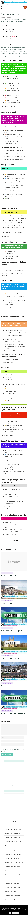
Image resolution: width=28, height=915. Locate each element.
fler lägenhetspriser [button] (8, 435)
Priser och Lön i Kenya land (12, 895)
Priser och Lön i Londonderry (12, 686)
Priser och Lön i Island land (12, 875)
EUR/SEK (7, 816)
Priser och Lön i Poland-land (12, 887)
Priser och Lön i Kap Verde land (13, 858)
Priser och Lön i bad (9, 576)
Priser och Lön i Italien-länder (13, 879)
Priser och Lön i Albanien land (13, 854)
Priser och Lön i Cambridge (12, 658)
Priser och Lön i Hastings (11, 603)
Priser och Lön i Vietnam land (13, 891)
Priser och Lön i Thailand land (13, 833)
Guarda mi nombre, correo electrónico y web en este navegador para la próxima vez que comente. (14, 749)
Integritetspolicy (15, 912)
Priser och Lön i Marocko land (13, 899)
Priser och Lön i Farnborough (13, 713)
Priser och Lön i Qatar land (12, 904)
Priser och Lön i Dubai (11, 825)
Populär (14, 821)
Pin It (2, 542)
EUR (13, 785)
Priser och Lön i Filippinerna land (14, 862)
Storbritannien (7, 572)
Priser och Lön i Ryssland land (13, 866)
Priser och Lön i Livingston (11, 631)
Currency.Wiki (20, 816)
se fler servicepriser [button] (8, 310)
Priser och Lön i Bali (10, 870)
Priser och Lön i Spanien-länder (13, 850)
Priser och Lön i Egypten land (13, 841)
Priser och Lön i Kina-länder (12, 883)
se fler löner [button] (6, 236)
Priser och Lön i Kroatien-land (13, 829)
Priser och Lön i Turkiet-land (12, 837)
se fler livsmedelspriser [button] (9, 106)
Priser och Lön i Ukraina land (12, 846)
